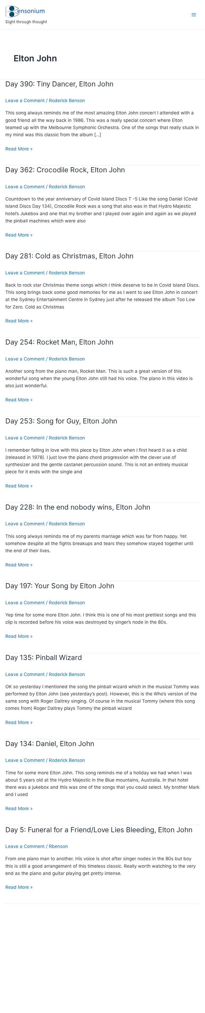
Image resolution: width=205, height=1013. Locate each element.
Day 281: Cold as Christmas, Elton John (69, 256)
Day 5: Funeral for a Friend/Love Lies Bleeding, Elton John (98, 830)
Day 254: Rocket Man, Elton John (59, 342)
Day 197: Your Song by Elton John (59, 586)
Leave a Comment (25, 100)
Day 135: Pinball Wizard (43, 657)
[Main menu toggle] (194, 15)
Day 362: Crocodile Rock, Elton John (65, 170)
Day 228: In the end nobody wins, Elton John (77, 507)
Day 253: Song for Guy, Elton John (61, 421)
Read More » (19, 149)
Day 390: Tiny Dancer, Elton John (59, 84)
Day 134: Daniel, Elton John (49, 743)
